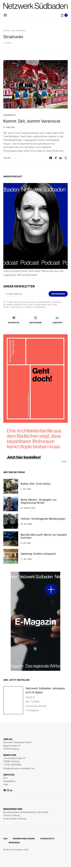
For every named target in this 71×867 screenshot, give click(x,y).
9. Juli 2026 (26, 543)
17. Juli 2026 (26, 559)
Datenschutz (47, 838)
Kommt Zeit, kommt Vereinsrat (31, 121)
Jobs (5, 784)
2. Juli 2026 (26, 489)
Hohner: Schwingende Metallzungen (43, 518)
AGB (5, 838)
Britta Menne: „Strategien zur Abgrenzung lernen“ (39, 501)
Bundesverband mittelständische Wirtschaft (25, 812)
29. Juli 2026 (26, 524)
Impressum (14, 842)
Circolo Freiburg (11, 815)
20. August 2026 (28, 508)
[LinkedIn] (11, 790)
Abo (5, 777)
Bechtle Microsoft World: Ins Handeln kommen (44, 536)
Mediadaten (9, 781)
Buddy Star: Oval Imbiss (35, 483)
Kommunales (9, 115)
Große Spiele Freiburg (14, 818)
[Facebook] (5, 790)
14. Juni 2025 (9, 127)
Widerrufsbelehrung (24, 838)
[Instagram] (8, 790)
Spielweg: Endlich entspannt (38, 553)
